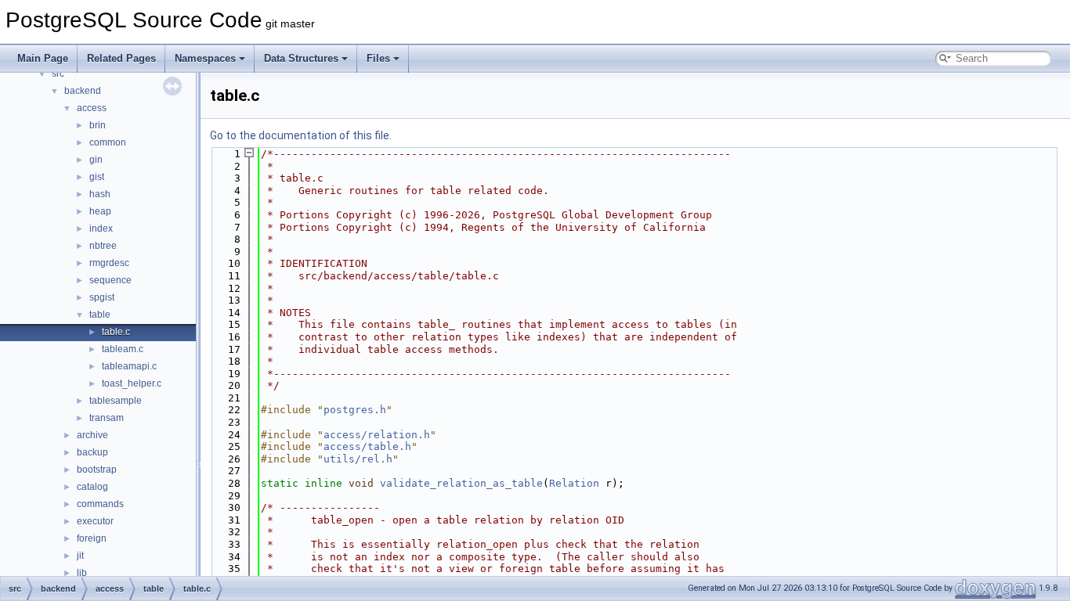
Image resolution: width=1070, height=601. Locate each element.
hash (99, 194)
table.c (116, 331)
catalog (92, 486)
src (58, 73)
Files (378, 58)
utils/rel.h (358, 459)
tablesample (115, 400)
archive (92, 435)
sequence (110, 280)
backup (92, 452)
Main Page (42, 58)
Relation (574, 483)
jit (80, 555)
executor (95, 521)
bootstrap (97, 469)
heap (100, 211)
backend (82, 90)
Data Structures (301, 58)
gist (96, 176)
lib (82, 572)
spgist (101, 297)
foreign (92, 538)
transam (106, 417)
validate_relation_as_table (461, 483)
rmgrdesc (109, 262)
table (99, 314)
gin (96, 159)
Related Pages (121, 58)
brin (97, 125)
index (101, 228)
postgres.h (355, 410)
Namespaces (205, 58)
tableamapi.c (129, 366)
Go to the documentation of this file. (301, 135)
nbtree (103, 245)
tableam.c (122, 349)
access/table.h (367, 446)
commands (100, 503)
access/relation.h (377, 435)
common (107, 142)
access (92, 108)
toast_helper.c (131, 383)
